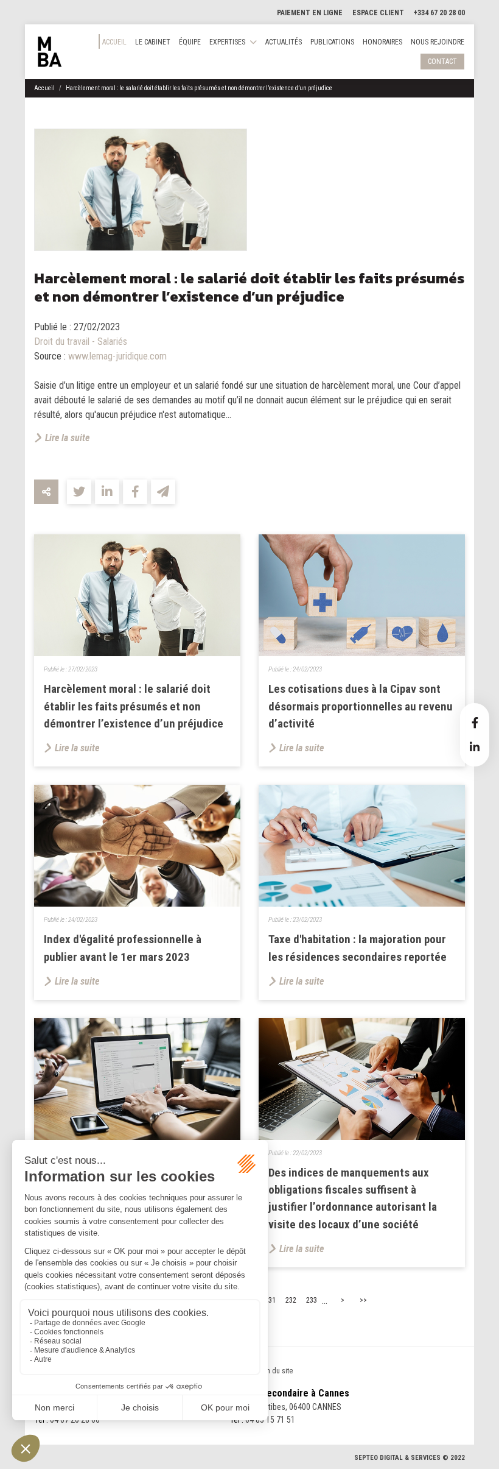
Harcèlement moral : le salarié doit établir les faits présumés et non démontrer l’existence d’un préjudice (199, 88)
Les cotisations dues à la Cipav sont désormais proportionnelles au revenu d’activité (360, 706)
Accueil (114, 42)
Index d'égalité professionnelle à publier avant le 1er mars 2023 (122, 948)
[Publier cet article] (79, 492)
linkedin (474, 747)
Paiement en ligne (310, 13)
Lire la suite (67, 438)
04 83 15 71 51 (270, 1420)
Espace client (378, 13)
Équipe (190, 42)
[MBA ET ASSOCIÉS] (50, 52)
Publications (332, 42)
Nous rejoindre (437, 42)
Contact (442, 61)
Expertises (227, 42)
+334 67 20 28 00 (439, 13)
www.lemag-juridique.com (117, 356)
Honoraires (382, 42)
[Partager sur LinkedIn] (107, 492)
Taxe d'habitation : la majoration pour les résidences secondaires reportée (357, 948)
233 (311, 1300)
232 (290, 1300)
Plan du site (275, 1371)
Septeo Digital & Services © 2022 (409, 1458)
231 (270, 1300)
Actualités (283, 42)
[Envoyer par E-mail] (163, 492)
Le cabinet (152, 42)
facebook (474, 722)
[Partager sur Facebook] (135, 492)
